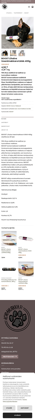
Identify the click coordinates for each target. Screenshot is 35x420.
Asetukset (25, 408)
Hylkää (9, 408)
